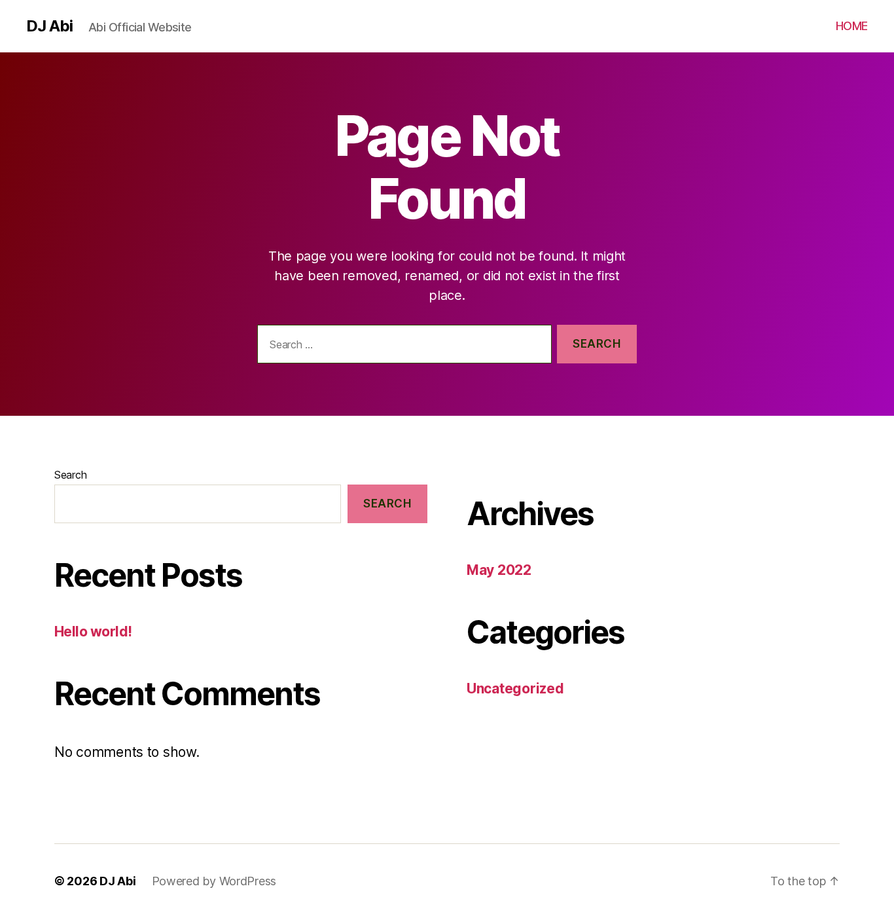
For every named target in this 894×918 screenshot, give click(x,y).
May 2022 (499, 570)
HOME (852, 26)
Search (70, 474)
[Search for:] (402, 347)
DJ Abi (49, 26)
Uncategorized (515, 688)
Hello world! (93, 631)
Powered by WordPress (214, 881)
